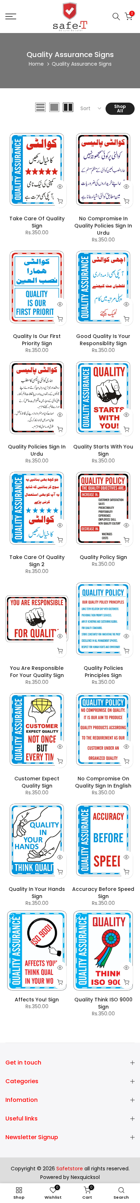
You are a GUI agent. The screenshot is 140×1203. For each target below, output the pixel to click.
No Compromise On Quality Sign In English (103, 782)
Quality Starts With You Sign (103, 450)
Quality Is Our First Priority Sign (37, 340)
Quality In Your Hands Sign (37, 892)
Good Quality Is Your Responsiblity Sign (103, 340)
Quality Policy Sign (103, 557)
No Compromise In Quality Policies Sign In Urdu (103, 225)
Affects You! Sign (37, 999)
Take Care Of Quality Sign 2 (37, 561)
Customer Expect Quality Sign (36, 782)
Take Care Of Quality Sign (37, 222)
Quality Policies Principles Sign (103, 671)
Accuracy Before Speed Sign (103, 892)
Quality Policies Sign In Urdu (37, 450)
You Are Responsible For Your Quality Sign (37, 671)
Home (36, 63)
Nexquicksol (85, 1177)
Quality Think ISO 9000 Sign (103, 1003)
